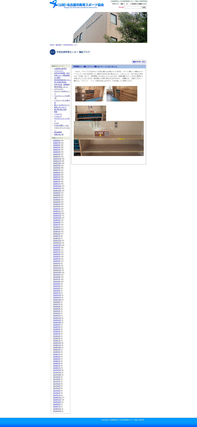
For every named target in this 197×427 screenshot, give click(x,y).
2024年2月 (56, 209)
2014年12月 (57, 411)
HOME (52, 45)
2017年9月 (56, 377)
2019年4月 (56, 334)
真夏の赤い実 (58, 134)
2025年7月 (56, 170)
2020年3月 (56, 313)
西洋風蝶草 (58, 132)
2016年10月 (57, 402)
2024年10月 (57, 190)
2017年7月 (56, 381)
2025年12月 (57, 159)
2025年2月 (56, 181)
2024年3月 (56, 206)
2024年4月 (56, 204)
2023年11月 (57, 215)
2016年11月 (57, 400)
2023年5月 (56, 229)
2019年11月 (57, 320)
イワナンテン (58, 71)
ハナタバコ (58, 114)
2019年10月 (57, 322)
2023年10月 (57, 218)
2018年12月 (57, 343)
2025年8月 (56, 168)
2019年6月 (56, 329)
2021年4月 (56, 286)
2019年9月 (56, 325)
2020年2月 (56, 315)
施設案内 (58, 45)
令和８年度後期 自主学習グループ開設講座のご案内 (62, 75)
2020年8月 (56, 302)
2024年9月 (56, 193)
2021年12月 (57, 268)
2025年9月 (56, 165)
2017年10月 (57, 375)
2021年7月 (56, 279)
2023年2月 (56, 236)
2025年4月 (56, 177)
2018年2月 (56, 365)
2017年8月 (56, 379)
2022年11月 (57, 243)
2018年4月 (56, 361)
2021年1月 (56, 293)
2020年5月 (56, 309)
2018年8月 (56, 352)
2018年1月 (56, 368)
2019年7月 (56, 327)
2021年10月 (57, 272)
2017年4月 (56, 388)
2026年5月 (56, 147)
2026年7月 (56, 143)
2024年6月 (56, 199)
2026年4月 (56, 149)
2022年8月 (56, 250)
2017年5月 (56, 386)
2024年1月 (56, 211)
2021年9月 (56, 275)
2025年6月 (56, 172)
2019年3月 (56, 336)
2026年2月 (56, 154)
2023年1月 (56, 238)
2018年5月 (56, 359)
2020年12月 (57, 295)
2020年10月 (57, 300)
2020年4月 (56, 311)
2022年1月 (56, 265)
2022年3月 (56, 261)
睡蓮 (55, 112)
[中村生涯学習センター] (77, 6)
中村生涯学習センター (70, 45)
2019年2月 (56, 338)
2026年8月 (56, 140)
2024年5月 (56, 202)
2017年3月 (56, 391)
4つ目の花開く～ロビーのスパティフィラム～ (62, 128)
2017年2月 (56, 393)
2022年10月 (57, 245)
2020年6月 (56, 306)
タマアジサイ (58, 89)
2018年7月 (56, 354)
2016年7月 (56, 406)
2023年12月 (57, 213)
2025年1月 (56, 184)
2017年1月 (56, 395)
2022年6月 (56, 254)
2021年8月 (56, 277)
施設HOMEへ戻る (139, 62)
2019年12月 (57, 318)
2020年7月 (56, 304)
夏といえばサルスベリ (62, 105)
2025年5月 (56, 175)
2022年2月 (56, 263)
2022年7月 (56, 252)
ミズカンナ (58, 116)
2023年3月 (56, 234)
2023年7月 (56, 224)
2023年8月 (56, 222)
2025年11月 (57, 161)
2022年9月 (56, 247)
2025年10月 (57, 163)
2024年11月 (57, 188)
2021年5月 (56, 284)
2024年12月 (57, 186)
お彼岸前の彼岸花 (60, 68)
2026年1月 (56, 156)
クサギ (56, 123)
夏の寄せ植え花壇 (60, 109)
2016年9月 (56, 404)
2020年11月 (57, 297)
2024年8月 (56, 195)
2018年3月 (56, 363)
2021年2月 (56, 290)
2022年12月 (57, 240)
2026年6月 (56, 145)
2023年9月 (56, 220)
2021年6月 (56, 281)
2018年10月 (57, 347)
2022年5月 (56, 256)
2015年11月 (57, 409)
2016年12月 (57, 397)
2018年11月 (57, 345)
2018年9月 (56, 350)
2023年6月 (56, 227)
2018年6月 (56, 356)
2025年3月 (56, 179)
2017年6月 (56, 384)
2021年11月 (57, 270)
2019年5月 (56, 331)
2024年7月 (56, 197)
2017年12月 (57, 370)
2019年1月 (56, 340)
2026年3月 (56, 152)
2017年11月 (57, 372)
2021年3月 (56, 288)
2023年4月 (56, 231)
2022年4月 (56, 259)
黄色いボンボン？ (60, 107)
